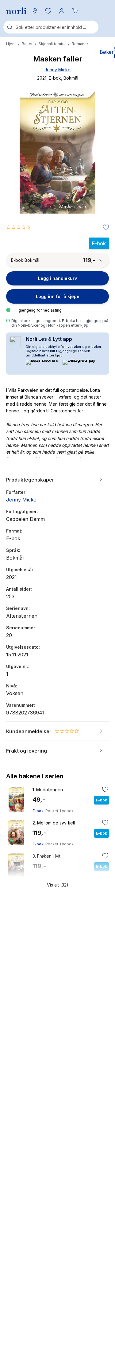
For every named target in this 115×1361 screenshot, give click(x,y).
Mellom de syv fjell (54, 822)
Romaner (80, 43)
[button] (48, 11)
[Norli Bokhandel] (16, 11)
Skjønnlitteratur (52, 43)
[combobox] (50, 27)
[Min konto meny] (61, 11)
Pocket (51, 810)
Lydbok (67, 810)
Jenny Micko (57, 69)
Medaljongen (48, 789)
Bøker (27, 43)
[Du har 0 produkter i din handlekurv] (75, 11)
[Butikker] (34, 11)
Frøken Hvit (46, 856)
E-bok (38, 810)
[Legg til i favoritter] (104, 227)
